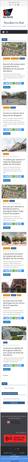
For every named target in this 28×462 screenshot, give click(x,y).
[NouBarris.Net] (3, 32)
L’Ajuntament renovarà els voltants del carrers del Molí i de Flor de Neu (13, 256)
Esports (5, 342)
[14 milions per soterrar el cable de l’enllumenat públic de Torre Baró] (14, 145)
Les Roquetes (6, 107)
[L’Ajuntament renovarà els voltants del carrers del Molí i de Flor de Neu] (14, 239)
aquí (17, 459)
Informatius (17, 61)
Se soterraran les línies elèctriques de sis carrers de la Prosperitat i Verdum (13, 304)
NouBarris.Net (14, 23)
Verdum (19, 295)
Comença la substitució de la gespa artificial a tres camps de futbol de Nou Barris (13, 351)
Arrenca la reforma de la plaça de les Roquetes (13, 114)
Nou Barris (6, 200)
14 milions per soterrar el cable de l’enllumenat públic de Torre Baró (14, 161)
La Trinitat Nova (14, 58)
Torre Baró (6, 154)
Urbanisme (22, 58)
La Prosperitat (7, 58)
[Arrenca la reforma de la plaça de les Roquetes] (14, 98)
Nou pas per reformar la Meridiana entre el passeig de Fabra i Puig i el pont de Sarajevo (13, 210)
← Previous (5, 375)
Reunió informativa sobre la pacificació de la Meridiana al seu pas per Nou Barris (14, 67)
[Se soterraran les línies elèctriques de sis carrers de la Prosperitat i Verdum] (14, 286)
